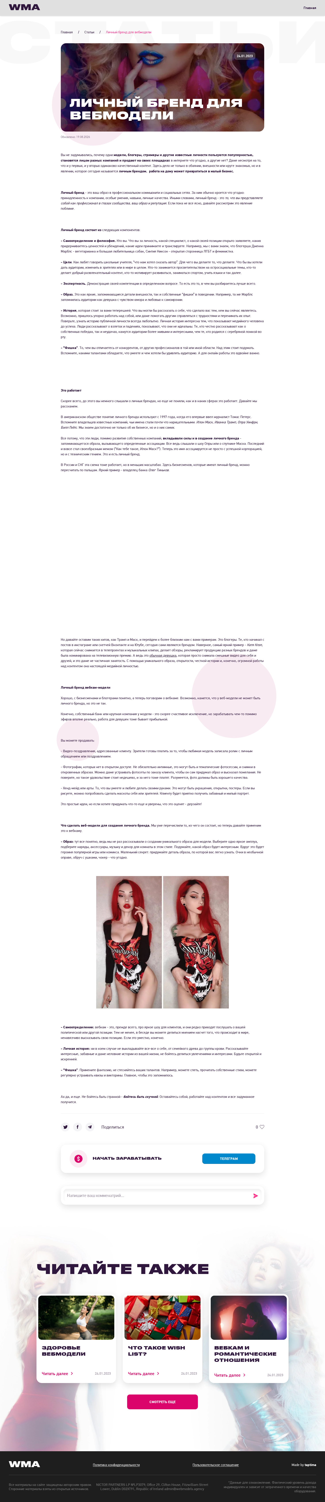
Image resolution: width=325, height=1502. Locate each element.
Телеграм (229, 1158)
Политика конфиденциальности (116, 1465)
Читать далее (55, 1373)
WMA (24, 8)
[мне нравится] (262, 1127)
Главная (310, 8)
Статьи (89, 32)
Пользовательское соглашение (216, 1465)
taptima (310, 1464)
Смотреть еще (162, 1402)
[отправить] (257, 1196)
